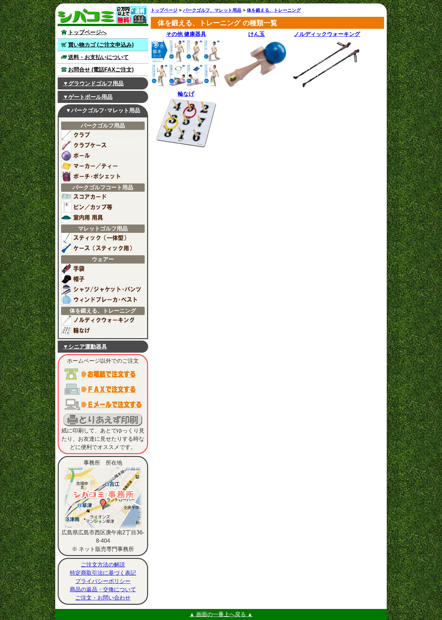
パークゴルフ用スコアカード (101, 197)
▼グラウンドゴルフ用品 (93, 83)
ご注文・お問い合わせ (103, 598)
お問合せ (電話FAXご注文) (101, 70)
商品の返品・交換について (103, 589)
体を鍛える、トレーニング (274, 10)
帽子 (101, 279)
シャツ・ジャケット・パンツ (101, 289)
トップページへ (87, 32)
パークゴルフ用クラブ (101, 135)
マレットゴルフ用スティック (101, 238)
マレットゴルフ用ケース (101, 248)
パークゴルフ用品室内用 (101, 217)
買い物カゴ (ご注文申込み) (101, 45)
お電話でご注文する (103, 374)
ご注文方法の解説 (103, 564)
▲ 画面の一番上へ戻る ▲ (221, 614)
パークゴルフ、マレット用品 (212, 10)
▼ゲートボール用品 (88, 97)
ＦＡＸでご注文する (103, 389)
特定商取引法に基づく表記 (103, 573)
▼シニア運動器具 (85, 347)
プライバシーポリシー (103, 581)
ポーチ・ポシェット (101, 176)
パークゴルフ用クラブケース (101, 145)
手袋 (101, 269)
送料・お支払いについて (98, 57)
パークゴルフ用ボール (101, 156)
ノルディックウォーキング (101, 320)
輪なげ (101, 330)
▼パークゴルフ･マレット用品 (103, 110)
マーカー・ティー (101, 166)
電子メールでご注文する (103, 404)
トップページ (164, 10)
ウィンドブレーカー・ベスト (101, 300)
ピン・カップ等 (101, 207)
